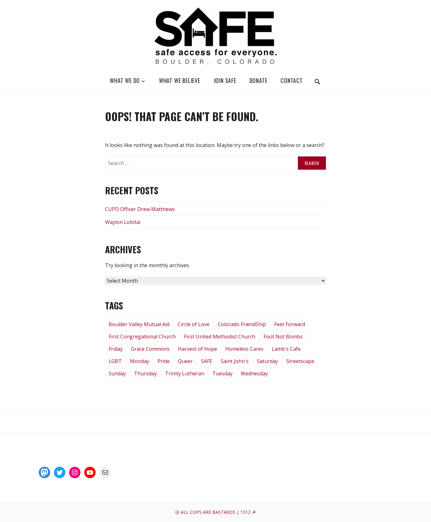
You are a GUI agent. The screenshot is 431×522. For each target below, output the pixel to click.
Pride (163, 361)
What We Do (125, 80)
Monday (139, 361)
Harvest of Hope (197, 348)
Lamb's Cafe (286, 348)
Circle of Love (194, 324)
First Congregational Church (142, 336)
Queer (185, 361)
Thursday (145, 373)
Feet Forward (289, 324)
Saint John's (235, 361)
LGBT (115, 361)
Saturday (267, 361)
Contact (291, 80)
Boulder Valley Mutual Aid (139, 324)
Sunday (117, 373)
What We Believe (179, 80)
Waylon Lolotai (122, 222)
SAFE (206, 361)
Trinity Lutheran (184, 373)
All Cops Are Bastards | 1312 (216, 512)
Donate (259, 80)
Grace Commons (150, 348)
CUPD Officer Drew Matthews (140, 209)
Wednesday (254, 373)
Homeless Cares (244, 348)
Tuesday (222, 373)
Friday (116, 348)
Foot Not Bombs (283, 336)
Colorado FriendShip (242, 324)
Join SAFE (225, 80)
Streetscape (300, 361)
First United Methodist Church (219, 336)
